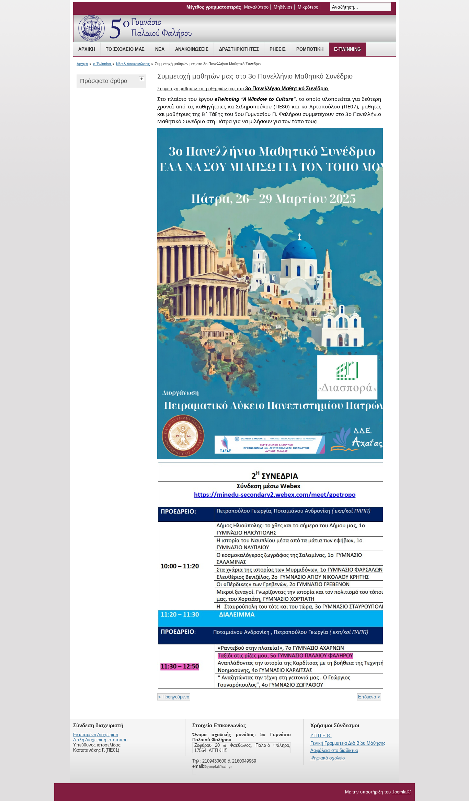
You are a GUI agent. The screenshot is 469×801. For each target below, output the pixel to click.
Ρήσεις (278, 49)
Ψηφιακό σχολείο (327, 758)
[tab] (142, 77)
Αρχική (86, 49)
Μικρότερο (308, 7)
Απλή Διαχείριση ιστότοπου (100, 739)
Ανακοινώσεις (191, 49)
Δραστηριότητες (239, 49)
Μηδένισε (283, 7)
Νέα (159, 49)
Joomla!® (401, 791)
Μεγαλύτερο (256, 7)
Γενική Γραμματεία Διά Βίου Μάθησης (347, 743)
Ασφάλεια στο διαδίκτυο (334, 750)
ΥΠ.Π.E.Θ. (321, 735)
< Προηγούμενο (173, 696)
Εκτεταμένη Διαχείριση (95, 734)
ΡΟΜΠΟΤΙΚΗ (309, 49)
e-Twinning (347, 49)
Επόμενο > (369, 696)
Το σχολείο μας (125, 49)
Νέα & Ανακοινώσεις (133, 64)
